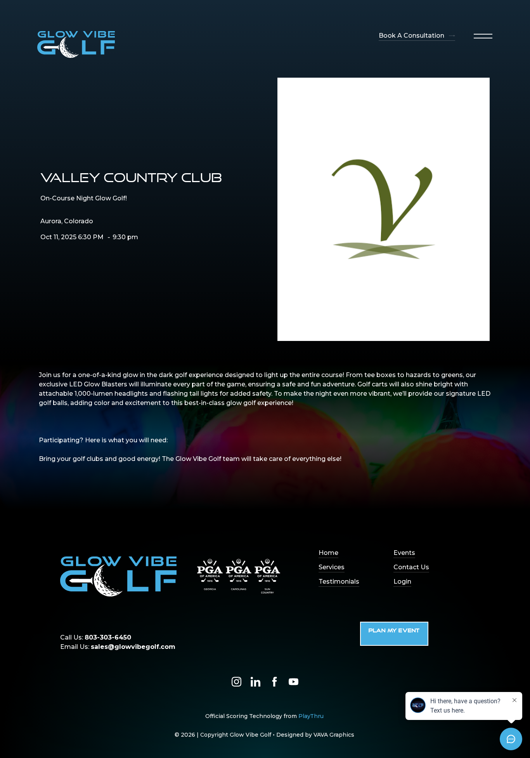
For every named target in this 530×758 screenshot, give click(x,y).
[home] (76, 44)
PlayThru (311, 716)
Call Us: (95, 637)
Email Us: (117, 646)
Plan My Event (394, 631)
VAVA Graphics (333, 734)
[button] (483, 36)
